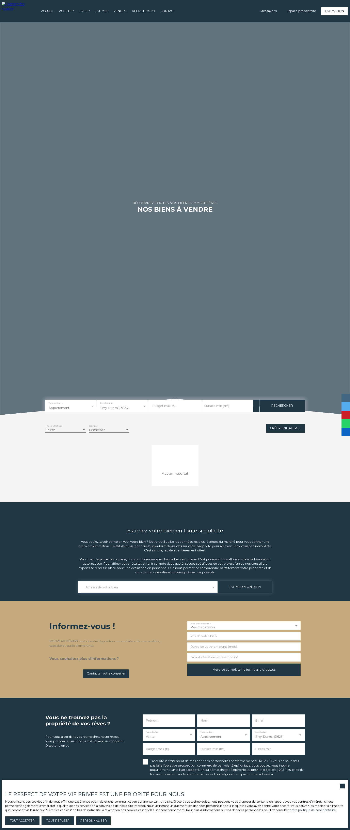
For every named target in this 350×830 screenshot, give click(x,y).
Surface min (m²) (216, 406)
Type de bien (55, 403)
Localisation (106, 403)
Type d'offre (152, 732)
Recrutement (144, 11)
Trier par (93, 426)
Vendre (120, 11)
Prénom (152, 720)
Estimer (102, 11)
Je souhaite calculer (200, 624)
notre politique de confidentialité (313, 810)
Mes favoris (268, 11)
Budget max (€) (163, 406)
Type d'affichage (53, 426)
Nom (204, 720)
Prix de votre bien (203, 636)
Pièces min (263, 749)
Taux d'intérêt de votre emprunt (214, 657)
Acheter (66, 11)
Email (259, 720)
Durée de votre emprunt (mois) (213, 647)
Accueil (47, 11)
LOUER (84, 11)
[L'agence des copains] (18, 11)
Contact (168, 11)
